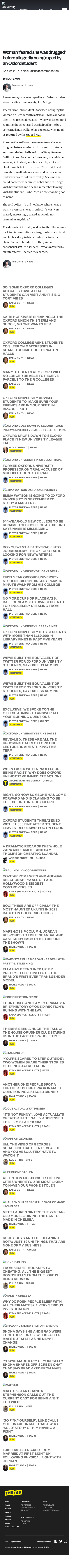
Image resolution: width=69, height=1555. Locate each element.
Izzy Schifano (18, 447)
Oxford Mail (33, 134)
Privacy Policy (28, 1508)
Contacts (47, 1508)
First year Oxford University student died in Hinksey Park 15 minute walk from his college (32, 580)
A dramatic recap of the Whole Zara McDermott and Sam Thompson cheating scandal (32, 850)
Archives (25, 1510)
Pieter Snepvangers (23, 477)
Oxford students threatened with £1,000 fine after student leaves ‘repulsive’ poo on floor (33, 824)
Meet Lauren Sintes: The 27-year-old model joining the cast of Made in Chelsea (34, 1215)
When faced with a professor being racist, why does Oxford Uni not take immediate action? (32, 772)
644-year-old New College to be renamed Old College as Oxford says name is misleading (34, 525)
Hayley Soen (17, 947)
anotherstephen (21, 858)
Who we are (48, 1505)
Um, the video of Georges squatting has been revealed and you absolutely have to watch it (31, 1150)
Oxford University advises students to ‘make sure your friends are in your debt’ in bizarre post (31, 403)
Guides (44, 721)
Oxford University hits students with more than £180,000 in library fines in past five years (34, 635)
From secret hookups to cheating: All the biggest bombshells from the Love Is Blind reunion (30, 1273)
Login (23, 1524)
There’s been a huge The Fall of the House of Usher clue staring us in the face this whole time (34, 1032)
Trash (46, 1015)
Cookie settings (51, 1510)
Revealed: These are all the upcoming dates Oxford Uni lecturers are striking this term (30, 745)
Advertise (26, 1505)
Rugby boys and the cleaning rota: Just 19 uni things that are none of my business (34, 1241)
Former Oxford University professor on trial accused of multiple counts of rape (32, 469)
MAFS (32, 947)
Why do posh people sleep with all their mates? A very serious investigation (33, 1305)
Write (42, 10)
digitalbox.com (16, 1541)
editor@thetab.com (44, 1541)
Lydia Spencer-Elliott (24, 891)
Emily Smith (16, 303)
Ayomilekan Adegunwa (24, 780)
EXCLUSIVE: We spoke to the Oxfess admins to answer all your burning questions (31, 713)
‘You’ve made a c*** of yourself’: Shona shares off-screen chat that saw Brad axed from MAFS (33, 1364)
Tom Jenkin (18, 85)
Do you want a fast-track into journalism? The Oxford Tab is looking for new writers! (32, 550)
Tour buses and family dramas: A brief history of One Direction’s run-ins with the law (34, 1006)
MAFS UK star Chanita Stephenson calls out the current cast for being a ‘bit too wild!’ (31, 1396)
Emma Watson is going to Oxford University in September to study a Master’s (34, 499)
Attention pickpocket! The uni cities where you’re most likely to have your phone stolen (33, 1181)
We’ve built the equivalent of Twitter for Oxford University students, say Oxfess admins (32, 661)
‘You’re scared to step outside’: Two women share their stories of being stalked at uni (33, 1062)
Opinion (48, 780)
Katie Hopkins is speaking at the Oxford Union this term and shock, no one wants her (33, 320)
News (30, 85)
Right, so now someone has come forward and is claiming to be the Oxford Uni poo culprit (34, 798)
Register (25, 1521)
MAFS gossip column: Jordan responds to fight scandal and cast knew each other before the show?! (33, 937)
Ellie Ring (16, 1160)
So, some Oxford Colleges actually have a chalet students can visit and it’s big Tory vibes (31, 292)
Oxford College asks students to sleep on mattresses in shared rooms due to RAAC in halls (33, 348)
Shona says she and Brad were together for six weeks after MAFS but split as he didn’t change (32, 1337)
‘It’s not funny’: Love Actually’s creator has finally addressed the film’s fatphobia (33, 1118)
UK (12, 306)
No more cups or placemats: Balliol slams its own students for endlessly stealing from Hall (33, 604)
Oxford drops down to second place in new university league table (32, 439)
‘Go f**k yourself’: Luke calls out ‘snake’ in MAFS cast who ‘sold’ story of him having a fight (31, 1426)
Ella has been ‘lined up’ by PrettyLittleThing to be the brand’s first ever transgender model (34, 974)
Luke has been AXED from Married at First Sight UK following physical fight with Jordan (32, 1455)
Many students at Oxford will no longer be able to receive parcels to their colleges (32, 375)
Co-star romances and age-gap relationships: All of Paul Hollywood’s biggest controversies (32, 881)
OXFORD (16, 451)
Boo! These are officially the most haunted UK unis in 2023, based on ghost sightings (31, 909)
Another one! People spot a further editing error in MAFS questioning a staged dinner (32, 1088)
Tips (52, 10)
